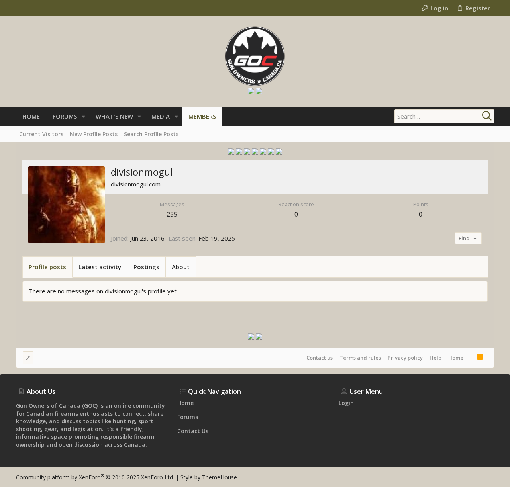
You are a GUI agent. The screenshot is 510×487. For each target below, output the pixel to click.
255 (172, 214)
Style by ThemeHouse (208, 477)
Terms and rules (360, 357)
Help (435, 357)
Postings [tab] (146, 267)
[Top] (470, 357)
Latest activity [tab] (99, 267)
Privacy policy (405, 357)
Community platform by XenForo (95, 477)
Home (455, 357)
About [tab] (181, 267)
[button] (83, 116)
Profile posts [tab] (47, 267)
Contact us (319, 357)
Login (346, 403)
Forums (187, 417)
